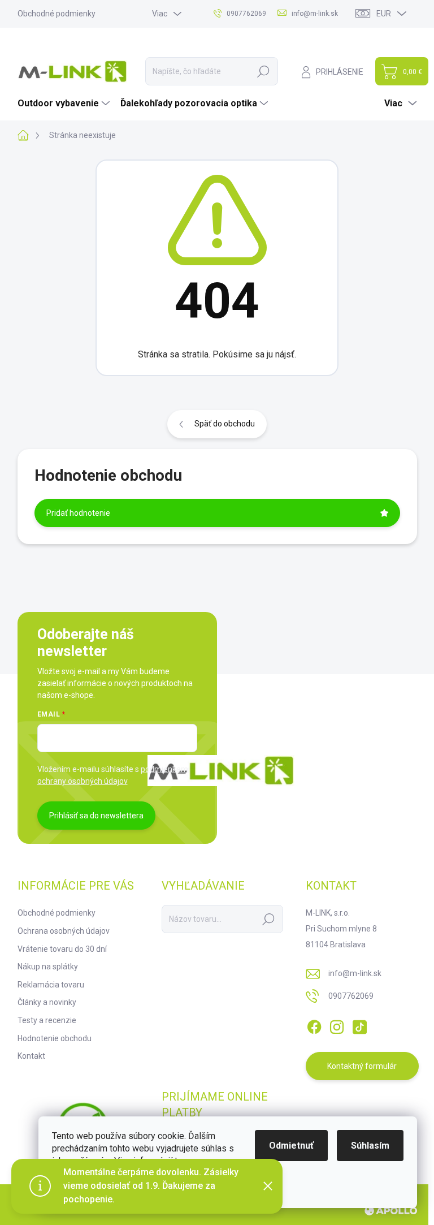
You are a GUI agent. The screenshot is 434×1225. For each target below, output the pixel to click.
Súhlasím (370, 1145)
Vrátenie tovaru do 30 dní (62, 949)
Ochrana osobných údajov (64, 930)
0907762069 (351, 995)
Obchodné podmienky (57, 13)
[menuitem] (65, 103)
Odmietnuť (291, 1145)
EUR (383, 13)
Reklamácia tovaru (51, 984)
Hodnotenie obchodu (55, 1038)
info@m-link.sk (354, 973)
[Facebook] (314, 1024)
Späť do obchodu (224, 423)
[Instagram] (336, 1024)
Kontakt (31, 1055)
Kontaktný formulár (362, 1066)
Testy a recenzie (47, 1020)
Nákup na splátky (48, 966)
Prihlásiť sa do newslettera (96, 815)
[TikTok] (359, 1024)
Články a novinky (47, 1002)
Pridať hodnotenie (78, 512)
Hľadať (263, 71)
